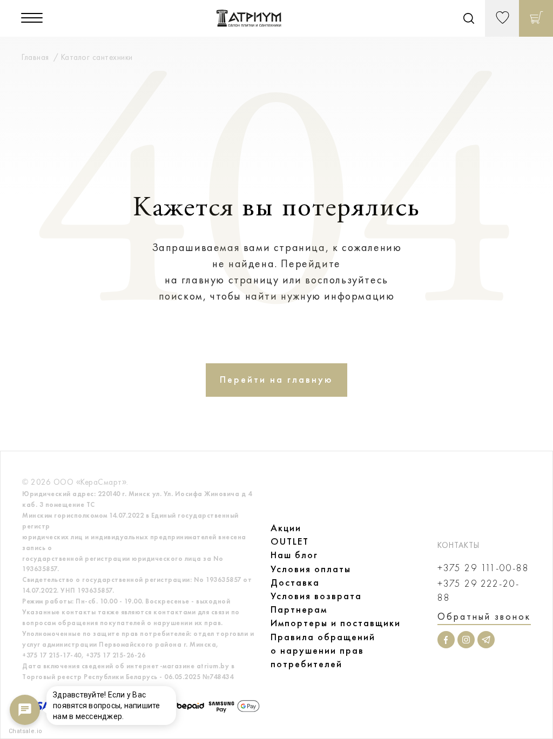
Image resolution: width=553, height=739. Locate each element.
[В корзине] (536, 18)
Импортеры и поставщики (336, 623)
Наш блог (294, 555)
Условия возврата (316, 596)
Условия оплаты (311, 569)
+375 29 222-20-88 (478, 590)
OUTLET (290, 541)
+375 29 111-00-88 (483, 568)
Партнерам (299, 609)
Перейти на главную (276, 379)
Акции (286, 528)
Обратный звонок (484, 616)
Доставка (295, 582)
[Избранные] (502, 18)
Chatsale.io (25, 731)
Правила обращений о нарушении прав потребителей (323, 650)
